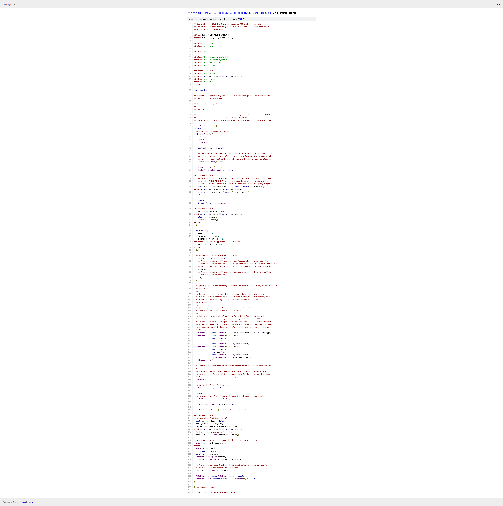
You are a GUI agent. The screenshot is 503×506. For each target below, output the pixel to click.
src (256, 12)
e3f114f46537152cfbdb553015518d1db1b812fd (224, 12)
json (498, 502)
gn (188, 12)
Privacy (23, 502)
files (270, 12)
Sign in (497, 4)
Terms (30, 502)
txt (492, 502)
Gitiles (15, 502)
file (241, 19)
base (263, 12)
